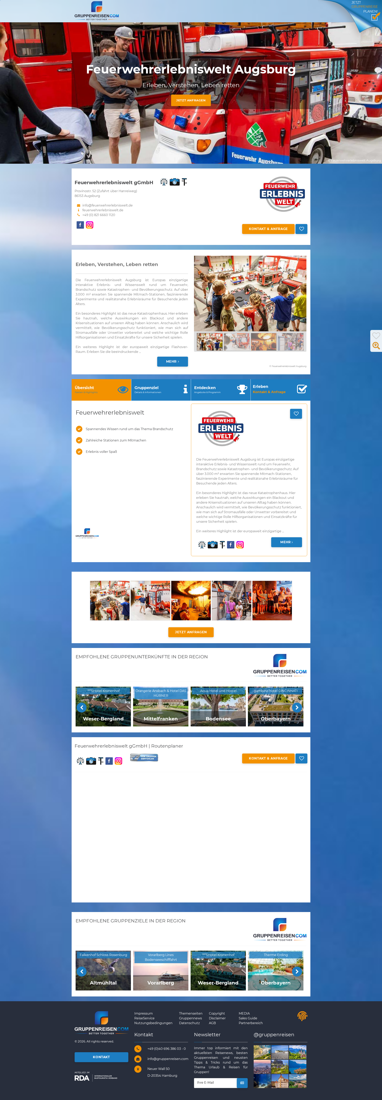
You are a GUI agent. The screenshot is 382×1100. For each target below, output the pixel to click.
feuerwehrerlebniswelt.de (102, 210)
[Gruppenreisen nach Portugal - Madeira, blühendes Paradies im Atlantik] (284, 1066)
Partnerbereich (251, 1023)
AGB (212, 1023)
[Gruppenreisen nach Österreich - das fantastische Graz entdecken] (302, 1081)
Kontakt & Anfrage (268, 229)
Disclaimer (217, 1018)
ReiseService (144, 1018)
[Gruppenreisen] (97, 10)
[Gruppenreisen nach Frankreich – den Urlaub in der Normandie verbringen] (284, 1052)
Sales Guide (248, 1018)
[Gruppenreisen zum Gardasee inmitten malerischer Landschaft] (302, 1066)
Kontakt (101, 1057)
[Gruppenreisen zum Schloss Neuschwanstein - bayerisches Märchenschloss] (302, 1052)
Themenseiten (191, 1013)
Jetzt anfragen (191, 100)
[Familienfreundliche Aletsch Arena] (267, 1052)
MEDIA (244, 1013)
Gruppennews (190, 1018)
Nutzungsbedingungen (153, 1023)
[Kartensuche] (376, 348)
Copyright (217, 1013)
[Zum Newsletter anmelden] (242, 1083)
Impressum (143, 1013)
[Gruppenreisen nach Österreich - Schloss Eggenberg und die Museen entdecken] (284, 1081)
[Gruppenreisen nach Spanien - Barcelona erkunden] (267, 1066)
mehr (172, 361)
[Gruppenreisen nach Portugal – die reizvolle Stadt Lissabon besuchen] (267, 1081)
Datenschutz (189, 1023)
